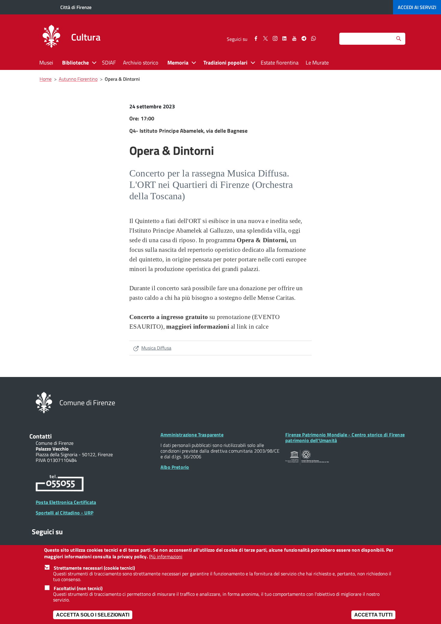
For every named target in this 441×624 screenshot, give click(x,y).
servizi (417, 7)
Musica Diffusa (156, 347)
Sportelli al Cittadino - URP (64, 512)
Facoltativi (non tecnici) (78, 588)
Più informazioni (165, 557)
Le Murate (317, 63)
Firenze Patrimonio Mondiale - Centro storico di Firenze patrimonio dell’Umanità (345, 437)
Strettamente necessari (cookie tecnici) (94, 567)
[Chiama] (60, 484)
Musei (46, 63)
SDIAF (109, 63)
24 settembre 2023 (152, 106)
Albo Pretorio (174, 467)
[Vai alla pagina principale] (51, 37)
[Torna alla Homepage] (44, 402)
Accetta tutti (373, 614)
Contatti (40, 436)
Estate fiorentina (279, 63)
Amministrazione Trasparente (192, 434)
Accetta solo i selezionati (92, 614)
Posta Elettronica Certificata (66, 502)
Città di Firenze (76, 7)
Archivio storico (140, 63)
